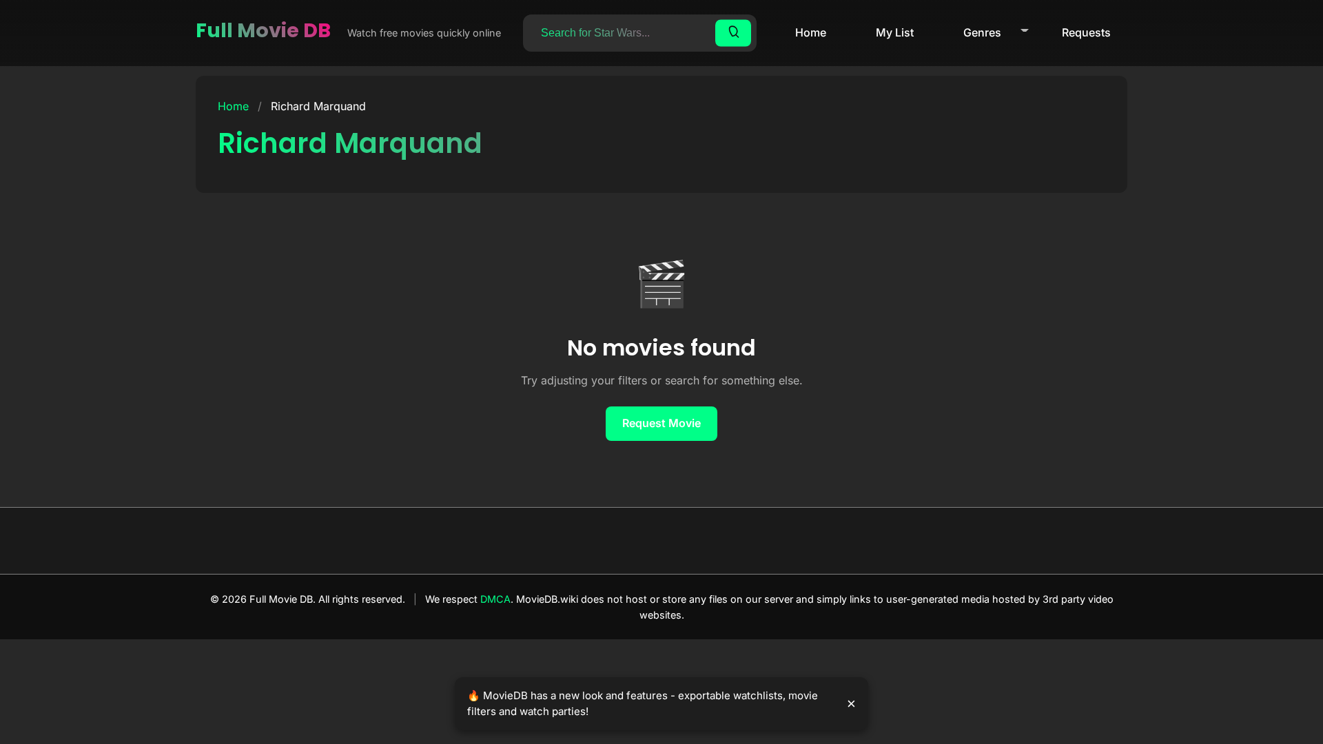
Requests (1086, 32)
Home (810, 32)
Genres (982, 32)
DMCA (495, 599)
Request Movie (661, 423)
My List (895, 32)
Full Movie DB (263, 30)
